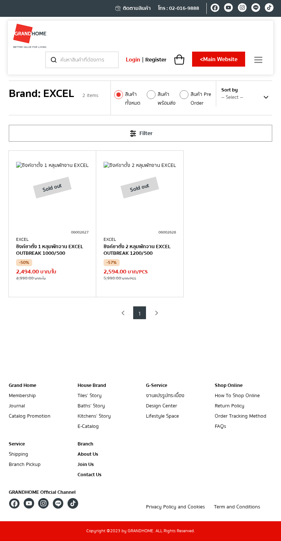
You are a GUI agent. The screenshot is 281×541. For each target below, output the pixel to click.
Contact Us (89, 475)
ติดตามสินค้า (137, 8)
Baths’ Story (91, 406)
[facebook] (215, 9)
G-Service (156, 385)
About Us (88, 454)
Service (17, 444)
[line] (255, 9)
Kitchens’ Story (94, 416)
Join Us (86, 465)
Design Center (161, 406)
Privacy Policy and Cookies (175, 507)
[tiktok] (269, 9)
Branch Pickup (25, 465)
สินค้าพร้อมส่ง (167, 98)
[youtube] (228, 9)
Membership (22, 396)
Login (133, 59)
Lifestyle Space (162, 416)
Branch (85, 444)
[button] (123, 312)
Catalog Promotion (29, 416)
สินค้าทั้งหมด (132, 98)
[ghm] (29, 35)
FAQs (220, 426)
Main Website (218, 59)
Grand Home (22, 385)
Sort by (229, 90)
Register (155, 59)
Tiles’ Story (90, 396)
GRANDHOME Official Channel (42, 492)
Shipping (18, 454)
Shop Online (229, 385)
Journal (17, 406)
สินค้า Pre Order (201, 98)
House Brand (92, 385)
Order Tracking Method (240, 416)
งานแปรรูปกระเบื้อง (165, 396)
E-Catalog (88, 426)
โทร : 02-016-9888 (178, 8)
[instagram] (242, 9)
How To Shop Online (237, 396)
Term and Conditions (237, 507)
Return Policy (229, 406)
